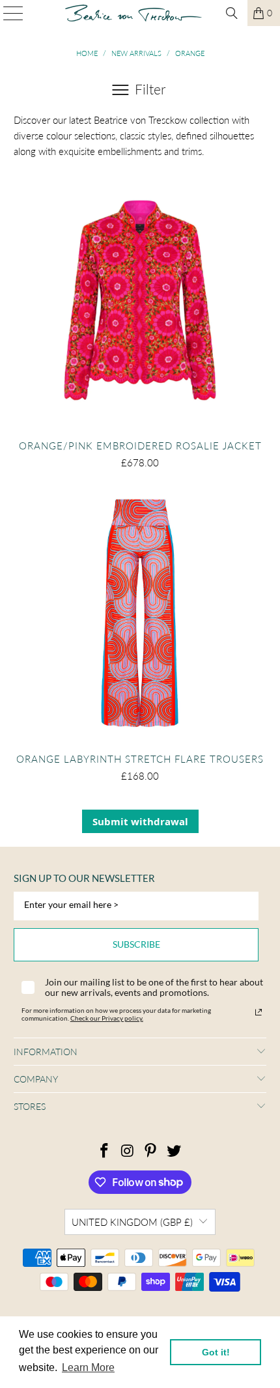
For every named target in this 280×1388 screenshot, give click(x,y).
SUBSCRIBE (136, 944)
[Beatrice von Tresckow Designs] (134, 13)
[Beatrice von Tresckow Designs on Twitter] (174, 1151)
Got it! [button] (216, 1352)
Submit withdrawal (140, 821)
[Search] (231, 13)
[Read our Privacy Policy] (258, 1012)
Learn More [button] (88, 1367)
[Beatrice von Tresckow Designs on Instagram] (127, 1151)
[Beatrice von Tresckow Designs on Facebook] (105, 1151)
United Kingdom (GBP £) (132, 1222)
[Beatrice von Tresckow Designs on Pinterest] (151, 1151)
